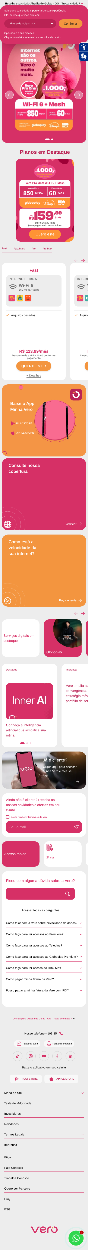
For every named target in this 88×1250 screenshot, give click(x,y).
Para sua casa (30, 1043)
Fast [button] (4, 248)
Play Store (24, 423)
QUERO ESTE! (33, 366)
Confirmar (70, 23)
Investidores (12, 1113)
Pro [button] (34, 248)
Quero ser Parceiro (17, 1188)
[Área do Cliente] (61, 780)
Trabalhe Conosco (16, 1178)
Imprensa (10, 1144)
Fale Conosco (13, 1167)
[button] (83, 260)
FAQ (7, 1199)
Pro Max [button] (47, 248)
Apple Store (25, 432)
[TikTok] (17, 1056)
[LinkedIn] (70, 1056)
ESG (7, 1209)
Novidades (11, 1124)
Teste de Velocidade (17, 1103)
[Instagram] (31, 1056)
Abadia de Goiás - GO (44, 3)
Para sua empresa (62, 1043)
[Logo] (44, 1229)
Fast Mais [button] (19, 248)
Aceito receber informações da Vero (29, 817)
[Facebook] (57, 1056)
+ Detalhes (33, 375)
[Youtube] (44, 1056)
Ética (7, 1157)
